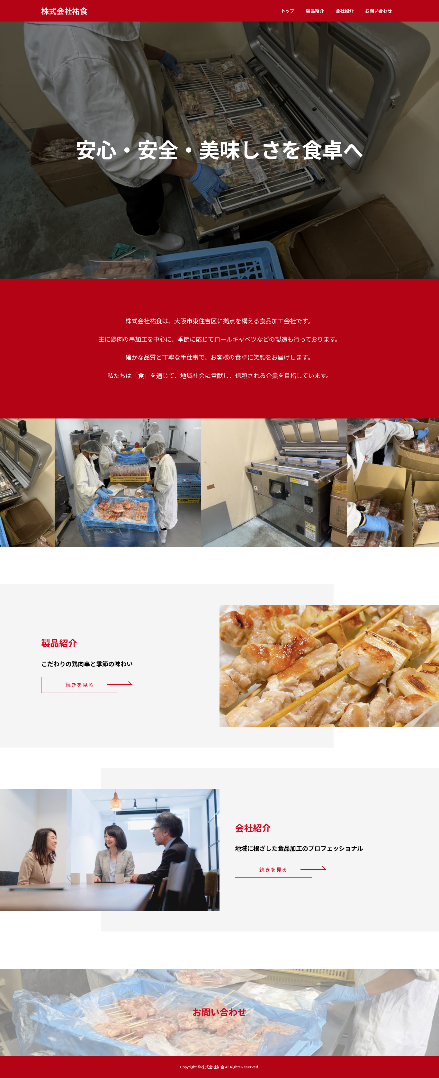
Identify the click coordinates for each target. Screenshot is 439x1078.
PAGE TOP (422, 1039)
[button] (79, 685)
